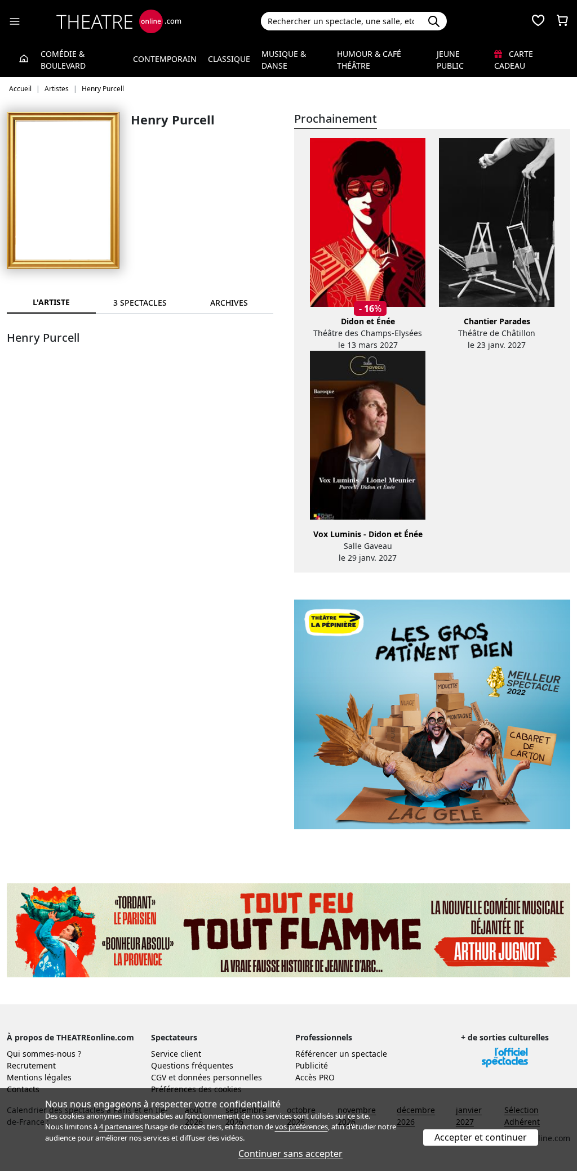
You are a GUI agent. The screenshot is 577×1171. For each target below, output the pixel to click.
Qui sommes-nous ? (44, 1053)
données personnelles (220, 1077)
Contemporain (165, 58)
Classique (229, 58)
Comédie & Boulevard (63, 59)
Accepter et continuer (480, 1137)
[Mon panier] (562, 21)
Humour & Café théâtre (369, 59)
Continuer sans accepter (290, 1153)
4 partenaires (121, 1126)
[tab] (140, 302)
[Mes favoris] (538, 21)
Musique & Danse (283, 59)
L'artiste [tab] (51, 302)
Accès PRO (315, 1077)
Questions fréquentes (192, 1065)
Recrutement (31, 1065)
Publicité (311, 1065)
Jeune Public (450, 59)
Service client (176, 1053)
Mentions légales (39, 1077)
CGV (158, 1077)
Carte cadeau (513, 59)
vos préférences (301, 1126)
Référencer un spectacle (341, 1053)
